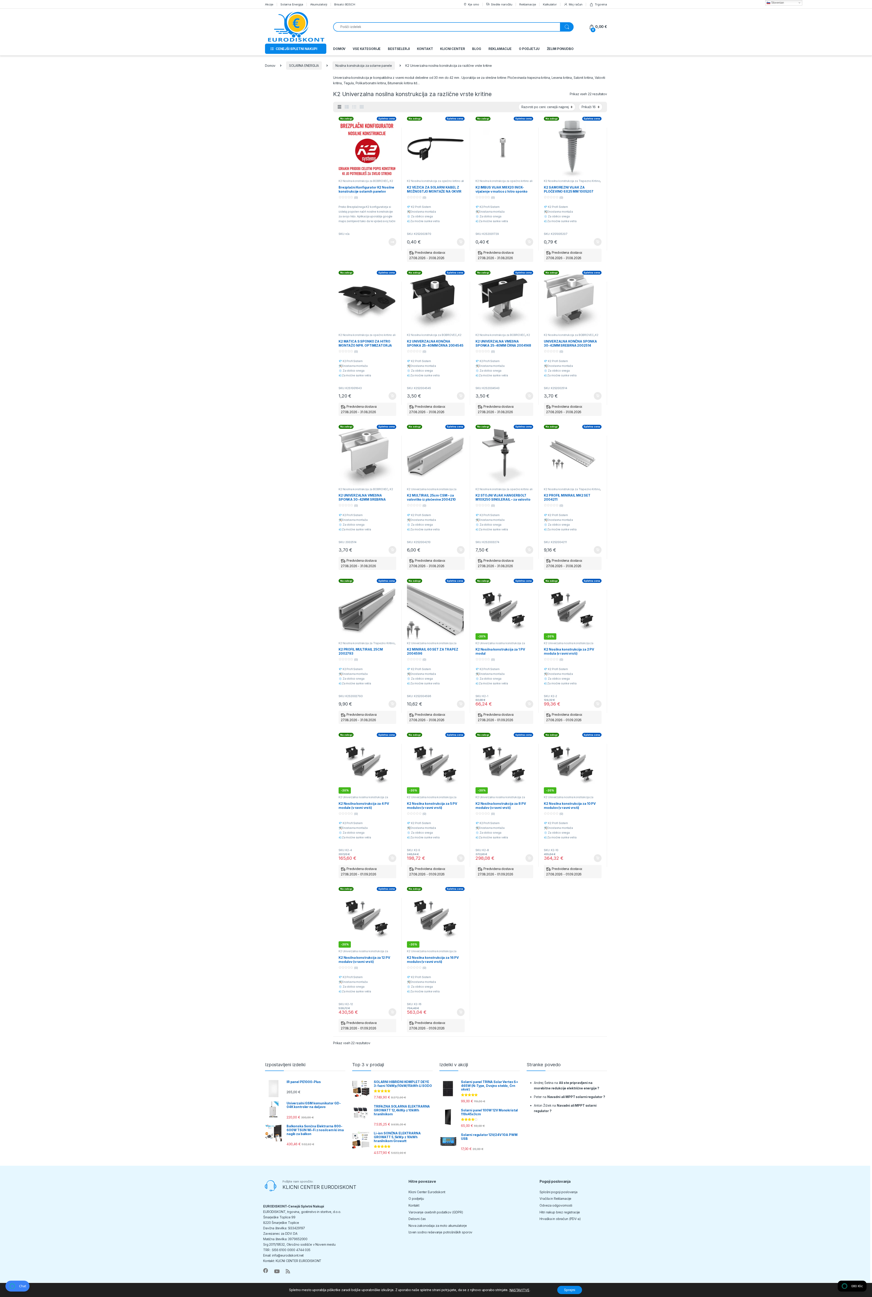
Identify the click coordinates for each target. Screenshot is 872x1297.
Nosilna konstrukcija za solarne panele (363, 65)
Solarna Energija (291, 4)
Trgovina (601, 4)
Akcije (269, 4)
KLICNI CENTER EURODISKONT (319, 1187)
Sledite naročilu (501, 4)
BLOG (476, 49)
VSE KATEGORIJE (367, 49)
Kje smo (473, 4)
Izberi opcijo (528, 704)
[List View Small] (347, 107)
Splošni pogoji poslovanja (558, 1192)
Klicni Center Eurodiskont (427, 1192)
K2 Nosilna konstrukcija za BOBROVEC (363, 181)
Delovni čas (417, 1219)
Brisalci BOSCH (344, 4)
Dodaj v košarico (458, 242)
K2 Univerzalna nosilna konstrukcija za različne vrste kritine (431, 490)
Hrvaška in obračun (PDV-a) (560, 1219)
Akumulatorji (318, 4)
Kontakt (414, 1205)
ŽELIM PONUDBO (560, 49)
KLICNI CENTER (452, 49)
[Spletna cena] (367, 149)
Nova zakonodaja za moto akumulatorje (438, 1225)
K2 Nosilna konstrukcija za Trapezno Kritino (572, 181)
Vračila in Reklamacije (555, 1198)
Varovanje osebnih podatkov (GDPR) (436, 1212)
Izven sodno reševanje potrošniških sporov (440, 1232)
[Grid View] (362, 107)
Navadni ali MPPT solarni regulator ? (576, 1097)
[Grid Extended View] (339, 107)
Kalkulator (550, 4)
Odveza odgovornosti (556, 1205)
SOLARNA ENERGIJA (304, 65)
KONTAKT (425, 49)
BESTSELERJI (399, 49)
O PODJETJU (529, 49)
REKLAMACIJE (500, 49)
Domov (270, 65)
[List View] (354, 107)
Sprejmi (569, 1290)
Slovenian (777, 2)
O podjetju (416, 1198)
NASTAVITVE (519, 1290)
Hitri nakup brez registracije (560, 1212)
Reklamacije (527, 4)
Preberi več (390, 242)
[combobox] (446, 27)
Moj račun (576, 4)
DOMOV (339, 49)
